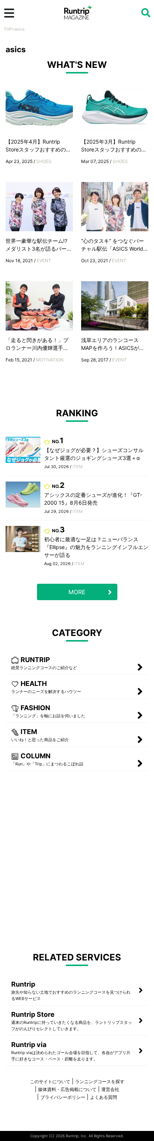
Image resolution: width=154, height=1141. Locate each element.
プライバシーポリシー (62, 1097)
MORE (77, 592)
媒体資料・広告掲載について (67, 1089)
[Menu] (9, 13)
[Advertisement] (77, 861)
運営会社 (110, 1089)
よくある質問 (103, 1097)
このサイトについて (50, 1081)
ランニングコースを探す (99, 1081)
